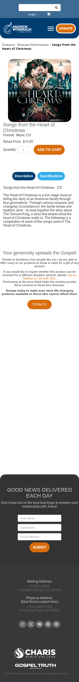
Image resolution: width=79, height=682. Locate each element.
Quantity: (10, 149)
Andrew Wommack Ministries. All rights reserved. (40, 673)
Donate (65, 28)
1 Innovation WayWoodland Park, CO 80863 (39, 608)
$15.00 (28, 141)
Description (24, 176)
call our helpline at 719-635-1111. (50, 276)
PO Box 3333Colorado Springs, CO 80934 (39, 588)
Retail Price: (12, 141)
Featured (8, 44)
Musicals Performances (33, 44)
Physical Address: (39, 598)
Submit (39, 547)
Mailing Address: (39, 581)
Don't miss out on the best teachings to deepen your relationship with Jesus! (39, 504)
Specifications (51, 176)
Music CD (23, 135)
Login (32, 14)
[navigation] (32, 14)
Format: (9, 135)
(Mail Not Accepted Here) (39, 601)
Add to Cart (49, 150)
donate (39, 304)
